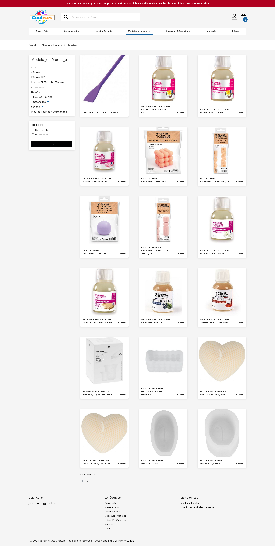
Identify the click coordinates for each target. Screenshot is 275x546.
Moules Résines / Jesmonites (49, 111)
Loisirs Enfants (104, 31)
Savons (35, 106)
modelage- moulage (52, 45)
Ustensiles (39, 101)
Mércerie (211, 31)
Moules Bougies (42, 96)
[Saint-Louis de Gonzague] (42, 17)
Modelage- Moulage (139, 31)
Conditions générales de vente (197, 507)
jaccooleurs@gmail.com (43, 503)
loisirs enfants (112, 511)
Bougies (36, 91)
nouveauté (42, 130)
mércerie (109, 524)
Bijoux (235, 31)
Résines (35, 72)
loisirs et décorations (116, 520)
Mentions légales (190, 503)
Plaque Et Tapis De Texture (48, 82)
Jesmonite (37, 87)
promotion (41, 134)
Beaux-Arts (42, 31)
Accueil (32, 45)
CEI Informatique (123, 540)
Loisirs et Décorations (178, 31)
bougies (72, 45)
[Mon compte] (234, 19)
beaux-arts (110, 503)
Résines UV (38, 77)
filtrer (51, 144)
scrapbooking (112, 507)
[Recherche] (66, 17)
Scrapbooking (72, 31)
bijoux (108, 528)
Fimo (34, 67)
